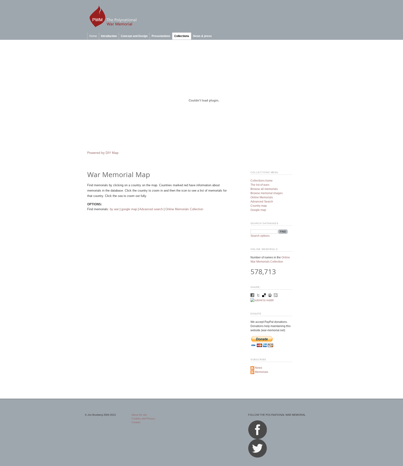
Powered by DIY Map (102, 153)
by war (114, 209)
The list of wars (259, 184)
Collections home (261, 180)
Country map (258, 205)
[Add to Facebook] (252, 296)
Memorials (261, 372)
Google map (258, 210)
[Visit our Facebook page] (257, 438)
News (258, 367)
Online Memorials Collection (184, 209)
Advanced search (151, 209)
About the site (139, 414)
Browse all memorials (264, 189)
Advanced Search (261, 201)
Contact (136, 422)
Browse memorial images (266, 193)
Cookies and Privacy (143, 418)
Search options (260, 235)
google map (129, 209)
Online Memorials (261, 197)
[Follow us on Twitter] (257, 456)
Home (93, 36)
